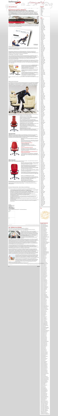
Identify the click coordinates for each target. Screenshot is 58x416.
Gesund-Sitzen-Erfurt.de (44, 405)
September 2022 (43, 62)
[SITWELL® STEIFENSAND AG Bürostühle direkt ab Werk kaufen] (14, 2)
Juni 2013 (42, 159)
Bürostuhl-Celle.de (43, 259)
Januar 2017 (42, 121)
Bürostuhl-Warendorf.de (44, 389)
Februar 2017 (42, 120)
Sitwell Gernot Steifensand (31, 62)
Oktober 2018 (42, 108)
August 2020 (42, 87)
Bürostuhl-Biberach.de (44, 247)
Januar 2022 (42, 71)
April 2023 (42, 55)
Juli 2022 (42, 64)
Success (42, 15)
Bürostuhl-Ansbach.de (44, 233)
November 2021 (43, 73)
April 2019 (42, 103)
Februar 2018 (42, 112)
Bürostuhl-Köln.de (43, 315)
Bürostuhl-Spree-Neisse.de (44, 381)
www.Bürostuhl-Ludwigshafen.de (45, 413)
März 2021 (42, 79)
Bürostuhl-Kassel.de (43, 312)
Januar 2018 (42, 113)
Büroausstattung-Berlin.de (44, 225)
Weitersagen (37, 224)
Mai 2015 (42, 138)
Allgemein (29, 224)
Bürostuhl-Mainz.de (43, 326)
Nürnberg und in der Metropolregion (19, 48)
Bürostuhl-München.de (44, 332)
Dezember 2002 (43, 202)
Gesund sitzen (42, 8)
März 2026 (42, 24)
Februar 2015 (42, 141)
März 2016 (42, 128)
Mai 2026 (42, 22)
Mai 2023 (42, 54)
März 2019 (42, 104)
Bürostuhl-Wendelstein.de (44, 390)
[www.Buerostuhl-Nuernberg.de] (12, 217)
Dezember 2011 (43, 175)
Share (8, 266)
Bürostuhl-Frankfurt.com (44, 283)
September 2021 (43, 74)
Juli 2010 (42, 189)
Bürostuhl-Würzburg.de (44, 395)
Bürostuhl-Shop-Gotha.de (44, 372)
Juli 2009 (42, 193)
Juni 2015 (42, 137)
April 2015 (42, 139)
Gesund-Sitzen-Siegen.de (44, 409)
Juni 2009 (42, 194)
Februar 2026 (42, 25)
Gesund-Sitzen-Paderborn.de (45, 407)
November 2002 (43, 203)
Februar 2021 (42, 80)
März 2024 (42, 44)
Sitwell (10, 24)
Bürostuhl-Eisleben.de (44, 274)
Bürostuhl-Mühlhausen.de (44, 331)
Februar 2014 (42, 152)
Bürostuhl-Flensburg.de (44, 281)
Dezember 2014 (43, 143)
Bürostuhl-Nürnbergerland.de (44, 341)
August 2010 (42, 188)
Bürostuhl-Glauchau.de (44, 292)
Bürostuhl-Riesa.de (43, 357)
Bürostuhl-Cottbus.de (43, 264)
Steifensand (15, 24)
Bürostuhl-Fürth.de (43, 291)
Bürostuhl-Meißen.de (43, 329)
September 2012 (43, 168)
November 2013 (43, 155)
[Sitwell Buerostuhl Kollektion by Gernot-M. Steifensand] (12, 203)
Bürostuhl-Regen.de (43, 355)
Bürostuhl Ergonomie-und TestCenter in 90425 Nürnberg (17, 9)
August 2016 (42, 123)
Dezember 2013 (43, 154)
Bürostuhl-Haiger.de (43, 298)
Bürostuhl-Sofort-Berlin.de (44, 376)
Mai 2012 (42, 170)
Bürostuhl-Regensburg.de (44, 356)
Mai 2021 (42, 77)
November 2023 (43, 48)
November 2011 (43, 176)
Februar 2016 (42, 129)
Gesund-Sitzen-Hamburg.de (44, 406)
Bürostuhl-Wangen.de (43, 388)
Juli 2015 (42, 136)
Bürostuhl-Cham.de (43, 261)
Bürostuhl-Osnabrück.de (44, 344)
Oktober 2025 (42, 28)
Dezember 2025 (43, 26)
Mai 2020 (42, 90)
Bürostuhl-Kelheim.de (43, 314)
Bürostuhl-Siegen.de (43, 374)
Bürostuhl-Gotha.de (43, 293)
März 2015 (42, 140)
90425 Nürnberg (11, 207)
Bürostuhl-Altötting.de (43, 230)
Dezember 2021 (43, 72)
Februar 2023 (42, 57)
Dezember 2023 (43, 47)
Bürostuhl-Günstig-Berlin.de (44, 296)
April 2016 (42, 127)
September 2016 (43, 122)
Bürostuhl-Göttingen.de (44, 294)
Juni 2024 (42, 41)
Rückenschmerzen (23, 58)
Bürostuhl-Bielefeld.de (44, 248)
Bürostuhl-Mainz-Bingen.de (44, 325)
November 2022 (43, 60)
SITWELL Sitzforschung (27, 47)
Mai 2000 (42, 205)
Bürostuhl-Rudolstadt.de (44, 361)
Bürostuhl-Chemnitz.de (44, 262)
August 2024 (42, 39)
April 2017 (42, 119)
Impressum (38, 266)
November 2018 (43, 107)
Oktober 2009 (42, 192)
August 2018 (42, 110)
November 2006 (43, 201)
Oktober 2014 (42, 145)
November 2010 (43, 186)
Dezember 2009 (43, 191)
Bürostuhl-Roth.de (43, 360)
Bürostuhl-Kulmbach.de (44, 316)
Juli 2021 (42, 75)
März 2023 (42, 56)
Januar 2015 (42, 142)
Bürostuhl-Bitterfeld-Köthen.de (45, 251)
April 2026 (42, 23)
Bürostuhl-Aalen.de (43, 227)
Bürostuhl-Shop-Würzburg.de (44, 373)
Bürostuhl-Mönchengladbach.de (45, 330)
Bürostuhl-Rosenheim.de (44, 358)
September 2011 (43, 178)
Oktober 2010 (42, 187)
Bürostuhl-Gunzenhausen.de (44, 297)
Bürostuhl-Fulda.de (43, 290)
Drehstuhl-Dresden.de (44, 397)
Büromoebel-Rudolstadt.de (44, 226)
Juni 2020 (42, 89)
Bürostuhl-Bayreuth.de (44, 241)
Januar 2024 (42, 46)
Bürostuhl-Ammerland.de (44, 232)
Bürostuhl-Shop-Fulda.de (44, 371)
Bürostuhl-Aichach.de (43, 228)
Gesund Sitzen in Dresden (44, 404)
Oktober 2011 (42, 177)
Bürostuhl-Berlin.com (43, 244)
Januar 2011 (42, 185)
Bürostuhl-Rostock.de (43, 359)
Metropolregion (30, 188)
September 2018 (43, 109)
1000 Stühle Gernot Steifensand (19, 14)
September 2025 (43, 29)
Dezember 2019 (43, 95)
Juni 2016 (42, 125)
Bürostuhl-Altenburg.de (44, 229)
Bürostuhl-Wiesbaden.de (44, 391)
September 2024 (43, 38)
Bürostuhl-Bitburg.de (43, 250)
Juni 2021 (42, 76)
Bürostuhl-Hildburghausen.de (44, 306)
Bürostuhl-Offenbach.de (44, 342)
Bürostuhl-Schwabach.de (44, 363)
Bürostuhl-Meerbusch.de (44, 328)
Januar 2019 (42, 105)
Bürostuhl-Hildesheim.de (44, 307)
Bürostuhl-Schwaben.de (44, 365)
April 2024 (42, 43)
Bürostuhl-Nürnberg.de (44, 339)
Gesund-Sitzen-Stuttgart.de (44, 410)
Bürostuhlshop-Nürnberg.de (44, 396)
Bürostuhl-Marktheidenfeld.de (45, 327)
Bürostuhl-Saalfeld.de (43, 362)
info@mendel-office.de (23, 209)
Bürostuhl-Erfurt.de (43, 278)
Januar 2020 (42, 94)
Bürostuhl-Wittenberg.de (44, 393)
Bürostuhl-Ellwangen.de (44, 276)
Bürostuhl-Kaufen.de (43, 313)
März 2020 (42, 92)
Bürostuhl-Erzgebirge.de (44, 280)
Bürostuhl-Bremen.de (43, 257)
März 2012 (42, 172)
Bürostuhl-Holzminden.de (44, 308)
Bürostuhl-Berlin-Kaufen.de (44, 243)
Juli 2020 (42, 88)
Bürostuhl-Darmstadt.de (44, 267)
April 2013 (42, 161)
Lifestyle (31, 264)
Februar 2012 (42, 173)
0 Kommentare (34, 224)
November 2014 (43, 144)
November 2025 (43, 27)
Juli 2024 (42, 40)
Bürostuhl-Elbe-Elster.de (44, 275)
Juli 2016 (42, 124)
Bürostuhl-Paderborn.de (44, 345)
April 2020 (42, 91)
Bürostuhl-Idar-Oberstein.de (44, 309)
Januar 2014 (42, 153)
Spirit (31, 224)
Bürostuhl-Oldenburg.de (44, 343)
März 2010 (42, 190)
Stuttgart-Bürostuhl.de (44, 411)
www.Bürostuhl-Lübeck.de (44, 412)
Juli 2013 (42, 158)
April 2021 (42, 78)
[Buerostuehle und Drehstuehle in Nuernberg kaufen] (12, 223)
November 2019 (43, 96)
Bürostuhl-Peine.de (43, 347)
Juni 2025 (42, 30)
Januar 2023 (42, 58)
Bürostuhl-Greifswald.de (44, 295)
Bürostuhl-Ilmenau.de (43, 310)
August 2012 (42, 169)
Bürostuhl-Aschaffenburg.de (44, 234)
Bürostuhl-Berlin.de (43, 245)
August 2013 (42, 157)
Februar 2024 (42, 45)
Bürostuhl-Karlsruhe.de (44, 311)
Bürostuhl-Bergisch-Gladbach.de (45, 242)
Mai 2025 (42, 31)
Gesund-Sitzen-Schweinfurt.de (45, 408)
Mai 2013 (42, 160)
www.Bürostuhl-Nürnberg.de (25, 69)
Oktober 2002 (42, 204)
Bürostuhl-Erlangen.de (44, 279)
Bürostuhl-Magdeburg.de (44, 323)
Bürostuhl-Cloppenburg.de (44, 263)
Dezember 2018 (43, 106)
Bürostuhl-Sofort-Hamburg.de (45, 377)
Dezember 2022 (43, 59)
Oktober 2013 (42, 156)
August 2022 (42, 63)
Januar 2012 (42, 174)
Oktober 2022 (42, 61)
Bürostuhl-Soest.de (43, 375)
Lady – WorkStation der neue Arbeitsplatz (15, 227)
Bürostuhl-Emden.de (43, 277)
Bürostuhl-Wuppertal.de (44, 394)
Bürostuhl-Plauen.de (43, 348)
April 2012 (42, 171)
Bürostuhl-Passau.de (43, 346)
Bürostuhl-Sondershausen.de (44, 378)
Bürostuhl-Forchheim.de (44, 282)
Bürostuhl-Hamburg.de (44, 299)
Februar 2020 (42, 93)
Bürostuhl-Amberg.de (43, 231)
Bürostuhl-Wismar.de (43, 392)
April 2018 (42, 111)
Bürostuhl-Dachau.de (43, 266)
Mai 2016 (42, 126)
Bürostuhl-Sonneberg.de (44, 380)
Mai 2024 (42, 42)
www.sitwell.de (26, 260)
